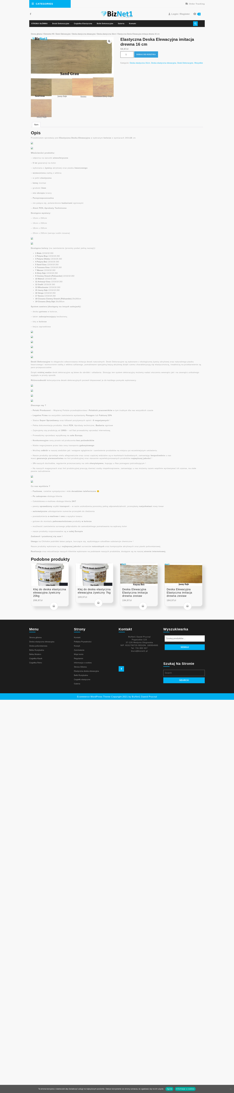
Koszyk (77, 646)
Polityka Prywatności (82, 642)
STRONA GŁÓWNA (39, 24)
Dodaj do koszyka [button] (54, 606)
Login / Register (180, 14)
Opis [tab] (36, 124)
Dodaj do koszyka (146, 54)
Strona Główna (80, 667)
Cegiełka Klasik (35, 658)
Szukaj (185, 647)
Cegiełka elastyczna (83, 24)
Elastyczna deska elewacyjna (86, 671)
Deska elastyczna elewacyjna (83, 34)
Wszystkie (198, 63)
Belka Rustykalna (36, 650)
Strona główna (36, 34)
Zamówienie (79, 650)
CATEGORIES (44, 3)
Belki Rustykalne (81, 675)
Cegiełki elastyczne (82, 679)
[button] (109, 41)
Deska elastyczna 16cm (106, 34)
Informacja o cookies (83, 663)
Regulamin (78, 658)
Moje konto (78, 654)
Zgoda (169, 1089)
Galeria (121, 24)
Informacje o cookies (185, 1089)
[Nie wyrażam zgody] (230, 1089)
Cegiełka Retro (35, 663)
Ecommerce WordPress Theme (93, 697)
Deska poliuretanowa (38, 646)
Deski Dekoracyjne (60, 24)
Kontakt (132, 24)
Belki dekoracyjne (105, 24)
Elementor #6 (49, 34)
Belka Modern (35, 654)
